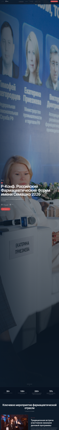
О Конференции (21, 1)
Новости (36, 1)
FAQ (39, 1)
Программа (31, 1)
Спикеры (26, 1)
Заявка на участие (54, 1)
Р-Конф (34, 3)
